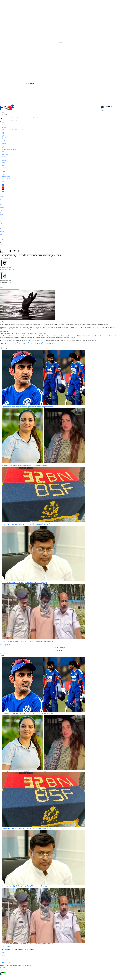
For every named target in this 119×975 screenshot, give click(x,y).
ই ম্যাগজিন (4, 160)
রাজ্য (8, 118)
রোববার (3, 171)
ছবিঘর (38, 118)
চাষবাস (3, 156)
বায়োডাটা (3, 153)
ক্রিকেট (3, 137)
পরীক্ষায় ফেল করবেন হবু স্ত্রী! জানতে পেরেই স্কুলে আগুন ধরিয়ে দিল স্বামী (26, 333)
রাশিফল (41, 118)
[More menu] (118, 118)
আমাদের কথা (4, 169)
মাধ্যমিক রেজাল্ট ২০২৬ (6, 176)
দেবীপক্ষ (3, 175)
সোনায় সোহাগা (4, 180)
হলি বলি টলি (4, 149)
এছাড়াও (1, 247)
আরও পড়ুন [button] (2, 652)
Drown (7, 644)
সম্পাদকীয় (4, 167)
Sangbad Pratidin (6, 946)
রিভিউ (8, 149)
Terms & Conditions (7, 962)
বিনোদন (27, 118)
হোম (3, 122)
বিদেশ (13, 118)
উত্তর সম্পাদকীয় (10, 169)
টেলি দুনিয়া (14, 149)
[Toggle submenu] (0, 221)
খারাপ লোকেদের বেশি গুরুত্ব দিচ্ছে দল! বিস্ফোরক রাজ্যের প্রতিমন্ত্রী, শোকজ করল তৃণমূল (30, 343)
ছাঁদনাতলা (4, 181)
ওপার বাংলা (4, 143)
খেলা (23, 118)
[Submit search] (110, 113)
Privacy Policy (5, 959)
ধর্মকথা (3, 142)
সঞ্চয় (44, 118)
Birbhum (2, 644)
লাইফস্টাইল (32, 118)
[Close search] (101, 109)
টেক (17, 129)
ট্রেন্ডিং (3, 162)
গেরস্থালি (21, 129)
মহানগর (4, 118)
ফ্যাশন (11, 129)
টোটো (19, 129)
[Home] (7, 107)
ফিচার (3, 173)
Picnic (10, 644)
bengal (4, 948)
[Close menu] (0, 194)
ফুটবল (6, 137)
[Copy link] (2, 272)
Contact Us (5, 956)
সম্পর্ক (9, 129)
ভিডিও (3, 165)
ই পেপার (3, 159)
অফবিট (3, 140)
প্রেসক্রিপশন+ (18, 118)
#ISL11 (4, 124)
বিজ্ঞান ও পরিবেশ (5, 154)
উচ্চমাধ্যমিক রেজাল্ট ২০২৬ (6, 178)
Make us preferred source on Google (9, 289)
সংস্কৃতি (10, 149)
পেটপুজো (14, 129)
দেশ (10, 118)
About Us (4, 952)
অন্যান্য (8, 137)
